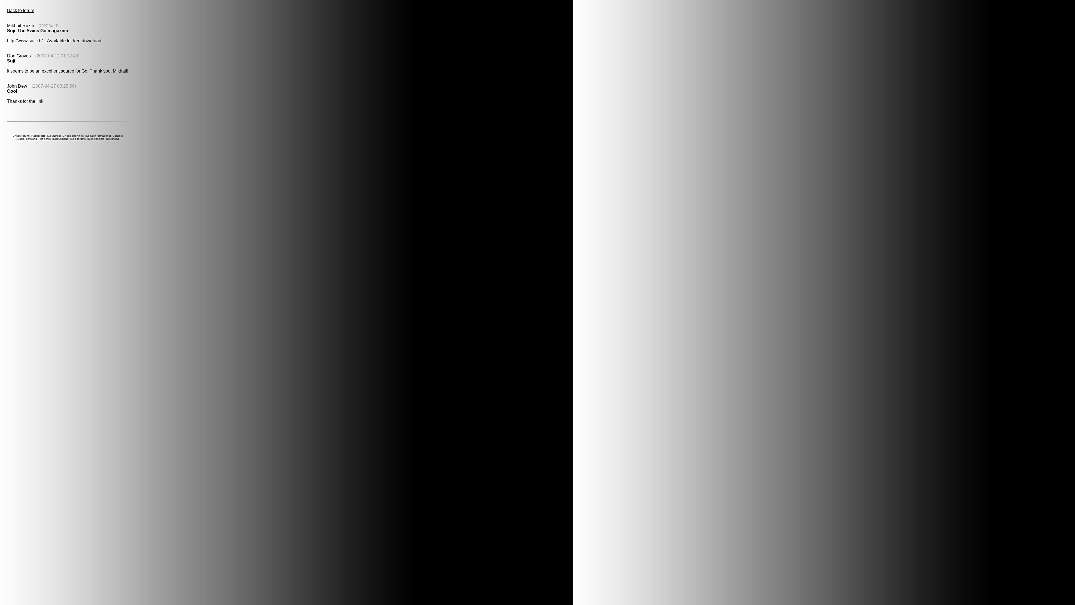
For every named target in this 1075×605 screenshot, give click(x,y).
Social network (26, 138)
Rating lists (38, 135)
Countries (54, 135)
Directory (112, 138)
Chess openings (73, 135)
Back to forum (20, 10)
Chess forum (21, 135)
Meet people (96, 138)
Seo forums (78, 138)
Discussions (60, 138)
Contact (118, 135)
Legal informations (98, 135)
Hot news (45, 138)
